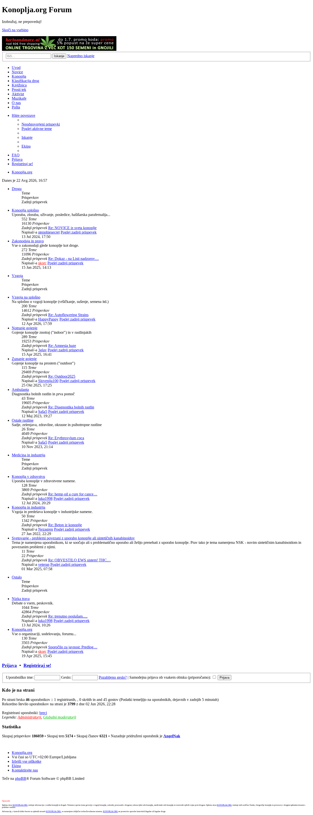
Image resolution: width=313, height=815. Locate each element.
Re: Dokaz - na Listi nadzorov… (73, 259)
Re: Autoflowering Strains (68, 315)
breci (43, 713)
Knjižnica (19, 85)
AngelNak (171, 736)
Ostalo (17, 577)
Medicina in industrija (28, 455)
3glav (42, 350)
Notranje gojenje (24, 328)
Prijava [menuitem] (17, 159)
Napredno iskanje (80, 56)
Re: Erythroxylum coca (66, 438)
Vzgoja (17, 276)
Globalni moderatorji (59, 717)
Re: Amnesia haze (62, 345)
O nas (16, 103)
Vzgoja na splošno (26, 297)
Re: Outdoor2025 (61, 376)
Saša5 (42, 411)
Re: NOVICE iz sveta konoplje (72, 228)
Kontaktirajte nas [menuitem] (25, 770)
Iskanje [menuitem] (27, 137)
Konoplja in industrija (28, 507)
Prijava (9, 665)
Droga (17, 189)
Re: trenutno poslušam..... (68, 616)
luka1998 (45, 498)
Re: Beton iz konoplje (65, 525)
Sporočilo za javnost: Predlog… (72, 647)
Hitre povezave (23, 115)
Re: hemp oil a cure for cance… (72, 494)
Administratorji (29, 717)
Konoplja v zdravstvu (28, 476)
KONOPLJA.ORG (20, 805)
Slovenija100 (48, 381)
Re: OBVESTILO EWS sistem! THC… (79, 560)
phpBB (20, 778)
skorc (42, 263)
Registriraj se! (37, 665)
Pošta (16, 107)
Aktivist (18, 94)
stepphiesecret (49, 232)
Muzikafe (19, 98)
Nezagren (45, 529)
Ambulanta (20, 389)
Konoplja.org (22, 172)
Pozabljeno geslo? (113, 677)
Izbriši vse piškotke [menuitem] (26, 761)
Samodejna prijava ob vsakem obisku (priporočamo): (170, 677)
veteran (43, 564)
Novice (17, 72)
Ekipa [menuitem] (26, 146)
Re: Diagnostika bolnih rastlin (71, 407)
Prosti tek (19, 89)
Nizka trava (21, 599)
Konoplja (19, 76)
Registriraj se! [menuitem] (22, 164)
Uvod (16, 67)
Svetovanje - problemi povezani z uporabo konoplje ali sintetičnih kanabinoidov (73, 538)
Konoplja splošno (25, 210)
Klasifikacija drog (25, 81)
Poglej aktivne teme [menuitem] (37, 129)
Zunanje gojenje (24, 359)
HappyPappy (48, 319)
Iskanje (59, 56)
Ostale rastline (23, 420)
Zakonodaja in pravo (28, 241)
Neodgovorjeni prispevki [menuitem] (41, 124)
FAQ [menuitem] (16, 155)
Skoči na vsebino (15, 30)
